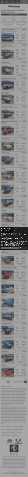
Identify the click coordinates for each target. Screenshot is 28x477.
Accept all (9, 247)
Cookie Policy (8, 239)
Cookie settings (23, 247)
